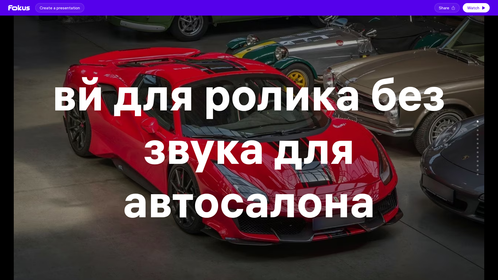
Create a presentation (60, 7)
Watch (473, 7)
